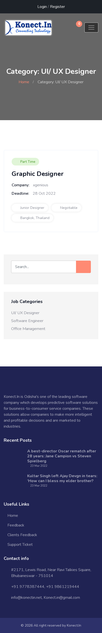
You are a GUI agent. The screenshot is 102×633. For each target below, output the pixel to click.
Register (57, 6)
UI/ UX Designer (25, 313)
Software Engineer (27, 321)
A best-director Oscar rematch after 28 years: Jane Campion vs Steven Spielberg (61, 456)
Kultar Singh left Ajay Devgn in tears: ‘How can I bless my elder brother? (62, 478)
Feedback (15, 525)
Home (24, 82)
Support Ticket (20, 544)
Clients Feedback (22, 535)
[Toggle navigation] (91, 27)
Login (42, 6)
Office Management (28, 328)
